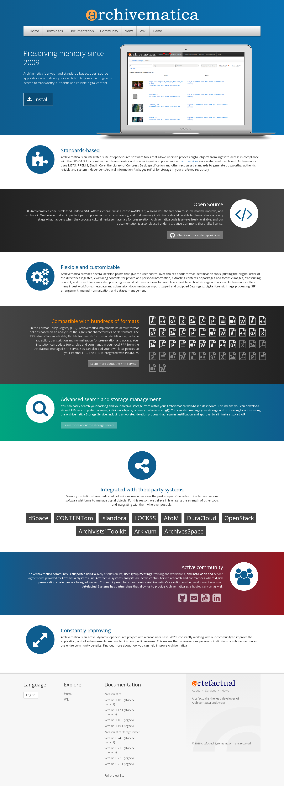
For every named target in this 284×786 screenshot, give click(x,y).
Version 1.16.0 (119, 720)
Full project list (114, 775)
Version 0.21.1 (119, 764)
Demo (157, 31)
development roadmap (207, 582)
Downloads (54, 31)
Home (34, 31)
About (196, 690)
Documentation (81, 31)
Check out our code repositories (199, 235)
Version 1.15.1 (119, 726)
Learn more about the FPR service (113, 364)
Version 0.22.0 (119, 758)
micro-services (188, 161)
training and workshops (169, 574)
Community (109, 31)
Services (210, 690)
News (129, 31)
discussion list (113, 574)
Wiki (143, 31)
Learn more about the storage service (89, 425)
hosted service (202, 586)
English (30, 695)
